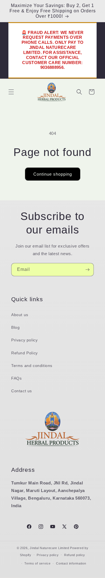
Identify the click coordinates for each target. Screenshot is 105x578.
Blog (15, 327)
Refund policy (74, 555)
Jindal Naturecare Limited (49, 548)
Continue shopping (52, 174)
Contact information (71, 563)
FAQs (16, 378)
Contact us (21, 391)
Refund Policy (24, 353)
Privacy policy (24, 340)
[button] (11, 92)
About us (19, 314)
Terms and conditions (31, 365)
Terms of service (37, 563)
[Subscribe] (87, 269)
